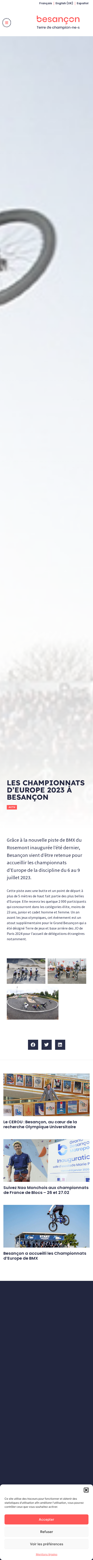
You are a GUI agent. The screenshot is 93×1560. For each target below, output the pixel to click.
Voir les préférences (46, 1544)
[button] (86, 1490)
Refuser (46, 1532)
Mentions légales (46, 1554)
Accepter (46, 1519)
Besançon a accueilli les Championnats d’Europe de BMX (44, 1255)
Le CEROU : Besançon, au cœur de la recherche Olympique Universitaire (40, 1124)
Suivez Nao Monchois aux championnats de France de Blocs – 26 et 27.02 (45, 1190)
